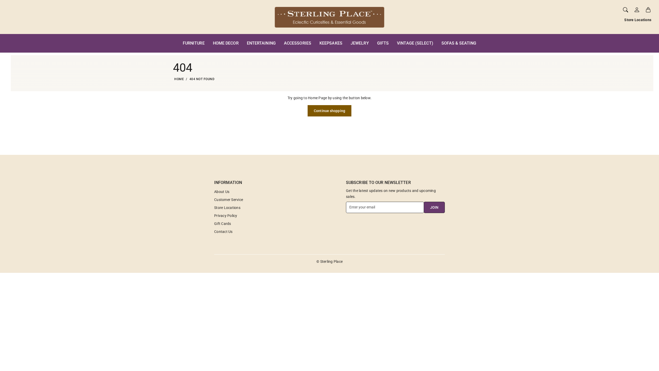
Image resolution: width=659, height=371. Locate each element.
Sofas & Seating (458, 43)
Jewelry (360, 43)
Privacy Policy (225, 216)
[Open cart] (648, 9)
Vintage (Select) (415, 43)
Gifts (383, 43)
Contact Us (223, 232)
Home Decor (226, 43)
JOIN (434, 207)
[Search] (625, 9)
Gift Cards (222, 224)
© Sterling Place (329, 261)
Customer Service (228, 200)
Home (179, 79)
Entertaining (261, 43)
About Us (221, 192)
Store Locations (637, 20)
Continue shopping (329, 111)
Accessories (297, 43)
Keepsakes (330, 43)
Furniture (194, 43)
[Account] (637, 9)
